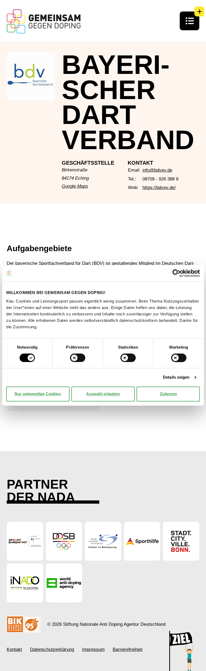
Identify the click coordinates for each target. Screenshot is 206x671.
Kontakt (14, 649)
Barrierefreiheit (127, 649)
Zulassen (168, 393)
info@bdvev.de (157, 170)
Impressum (93, 649)
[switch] (77, 357)
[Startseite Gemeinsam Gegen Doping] (43, 21)
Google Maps (75, 186)
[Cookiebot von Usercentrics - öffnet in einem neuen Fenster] (176, 273)
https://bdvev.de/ (159, 187)
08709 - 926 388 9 (160, 179)
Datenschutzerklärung (52, 649)
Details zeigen (176, 377)
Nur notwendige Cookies (37, 393)
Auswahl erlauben (103, 393)
